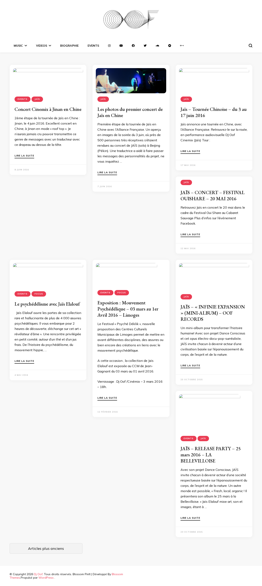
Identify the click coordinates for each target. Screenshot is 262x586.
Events (22, 99)
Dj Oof (38, 574)
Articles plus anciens (46, 548)
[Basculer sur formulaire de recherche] (250, 45)
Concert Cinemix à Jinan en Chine (48, 109)
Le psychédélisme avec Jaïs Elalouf (47, 304)
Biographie (69, 45)
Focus (39, 293)
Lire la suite (24, 155)
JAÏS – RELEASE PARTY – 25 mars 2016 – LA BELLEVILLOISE (211, 454)
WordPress (46, 577)
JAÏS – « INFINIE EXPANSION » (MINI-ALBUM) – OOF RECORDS (213, 313)
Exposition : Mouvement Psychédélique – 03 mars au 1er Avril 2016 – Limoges (127, 308)
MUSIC (18, 45)
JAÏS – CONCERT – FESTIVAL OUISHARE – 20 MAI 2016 (213, 195)
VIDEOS (41, 45)
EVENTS (93, 45)
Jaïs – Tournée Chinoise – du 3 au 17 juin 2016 (214, 112)
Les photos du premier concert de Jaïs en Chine (130, 112)
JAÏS (37, 99)
